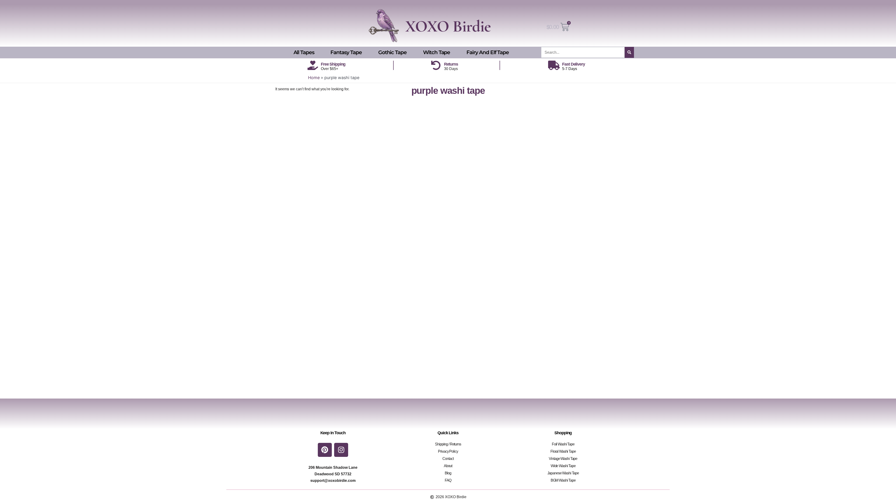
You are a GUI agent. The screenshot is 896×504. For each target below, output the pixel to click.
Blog (448, 473)
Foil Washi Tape (563, 444)
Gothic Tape (392, 52)
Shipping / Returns (448, 444)
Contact (447, 459)
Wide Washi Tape (563, 466)
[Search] (629, 52)
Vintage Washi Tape (563, 459)
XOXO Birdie (448, 26)
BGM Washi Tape (563, 480)
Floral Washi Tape (563, 451)
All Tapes (304, 52)
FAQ (448, 480)
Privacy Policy (448, 451)
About (448, 466)
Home (314, 77)
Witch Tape (436, 52)
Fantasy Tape (346, 52)
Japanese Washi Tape (563, 473)
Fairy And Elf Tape (487, 52)
